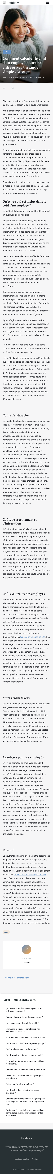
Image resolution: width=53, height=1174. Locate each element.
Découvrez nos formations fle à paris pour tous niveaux (24, 1076)
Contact (35, 1159)
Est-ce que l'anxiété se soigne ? (20, 1084)
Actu (6, 52)
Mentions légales (22, 1159)
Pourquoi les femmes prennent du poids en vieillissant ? (25, 1062)
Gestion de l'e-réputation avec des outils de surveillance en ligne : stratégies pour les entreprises (25, 1113)
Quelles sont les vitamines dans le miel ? (24, 1055)
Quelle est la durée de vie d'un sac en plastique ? (22, 1091)
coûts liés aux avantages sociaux (30, 874)
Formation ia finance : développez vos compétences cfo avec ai (23, 1030)
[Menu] (47, 3)
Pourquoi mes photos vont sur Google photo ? (26, 1037)
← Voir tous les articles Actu (16, 977)
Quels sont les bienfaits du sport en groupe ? (26, 1043)
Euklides (11, 3)
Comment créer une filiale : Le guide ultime (25, 1069)
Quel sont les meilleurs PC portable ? (22, 1023)
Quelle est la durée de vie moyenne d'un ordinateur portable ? (24, 1009)
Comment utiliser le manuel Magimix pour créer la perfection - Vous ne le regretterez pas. (25, 1101)
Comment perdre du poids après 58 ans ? (24, 1017)
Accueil (5, 88)
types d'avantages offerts (32, 637)
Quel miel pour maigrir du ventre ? (22, 1049)
